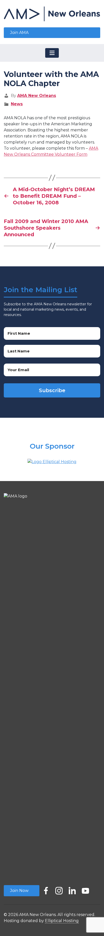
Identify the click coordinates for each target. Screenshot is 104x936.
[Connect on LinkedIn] (72, 889)
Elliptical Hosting (62, 920)
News (17, 104)
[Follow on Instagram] (59, 889)
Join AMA (19, 32)
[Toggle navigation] (52, 53)
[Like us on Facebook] (45, 889)
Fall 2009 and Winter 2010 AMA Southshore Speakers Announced (46, 227)
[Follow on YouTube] (85, 889)
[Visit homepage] (52, 13)
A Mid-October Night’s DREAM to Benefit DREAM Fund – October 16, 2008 (54, 196)
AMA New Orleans (36, 95)
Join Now (19, 890)
